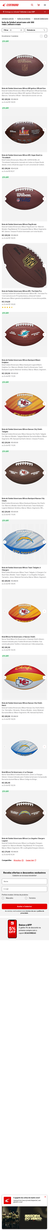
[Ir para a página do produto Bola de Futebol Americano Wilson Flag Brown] (24, 198)
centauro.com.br (8, 19)
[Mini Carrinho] (38, 5)
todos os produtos (23, 19)
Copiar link (30, 860)
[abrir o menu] (45, 5)
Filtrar (8, 30)
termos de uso (31, 911)
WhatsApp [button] (17, 860)
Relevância (31, 30)
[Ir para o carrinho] (38, 5)
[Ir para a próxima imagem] (44, 63)
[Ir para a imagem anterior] (4, 63)
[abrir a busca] (32, 5)
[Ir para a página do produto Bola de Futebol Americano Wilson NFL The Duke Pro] (24, 265)
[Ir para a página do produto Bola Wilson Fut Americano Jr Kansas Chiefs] (24, 611)
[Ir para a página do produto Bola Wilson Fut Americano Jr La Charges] (24, 746)
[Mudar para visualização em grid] (41, 36)
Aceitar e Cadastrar (24, 906)
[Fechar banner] (45, 1197)
